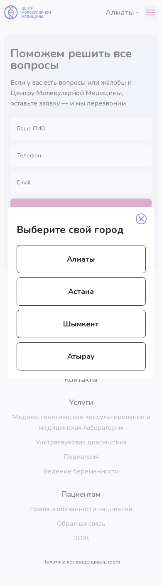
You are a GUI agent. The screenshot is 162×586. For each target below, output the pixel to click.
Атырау (81, 356)
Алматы (81, 259)
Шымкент (81, 324)
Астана (81, 292)
